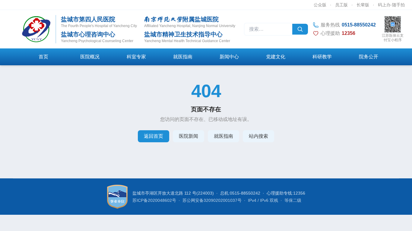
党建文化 (275, 56)
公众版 (320, 4)
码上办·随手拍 (391, 4)
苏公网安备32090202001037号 (212, 200)
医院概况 (90, 56)
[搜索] (300, 29)
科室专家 (136, 56)
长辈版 (363, 4)
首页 (43, 56)
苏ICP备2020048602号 (154, 200)
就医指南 (182, 56)
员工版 (341, 4)
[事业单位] (117, 197)
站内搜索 (258, 136)
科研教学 (322, 56)
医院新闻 (188, 136)
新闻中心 (229, 56)
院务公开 (368, 56)
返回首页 (153, 136)
